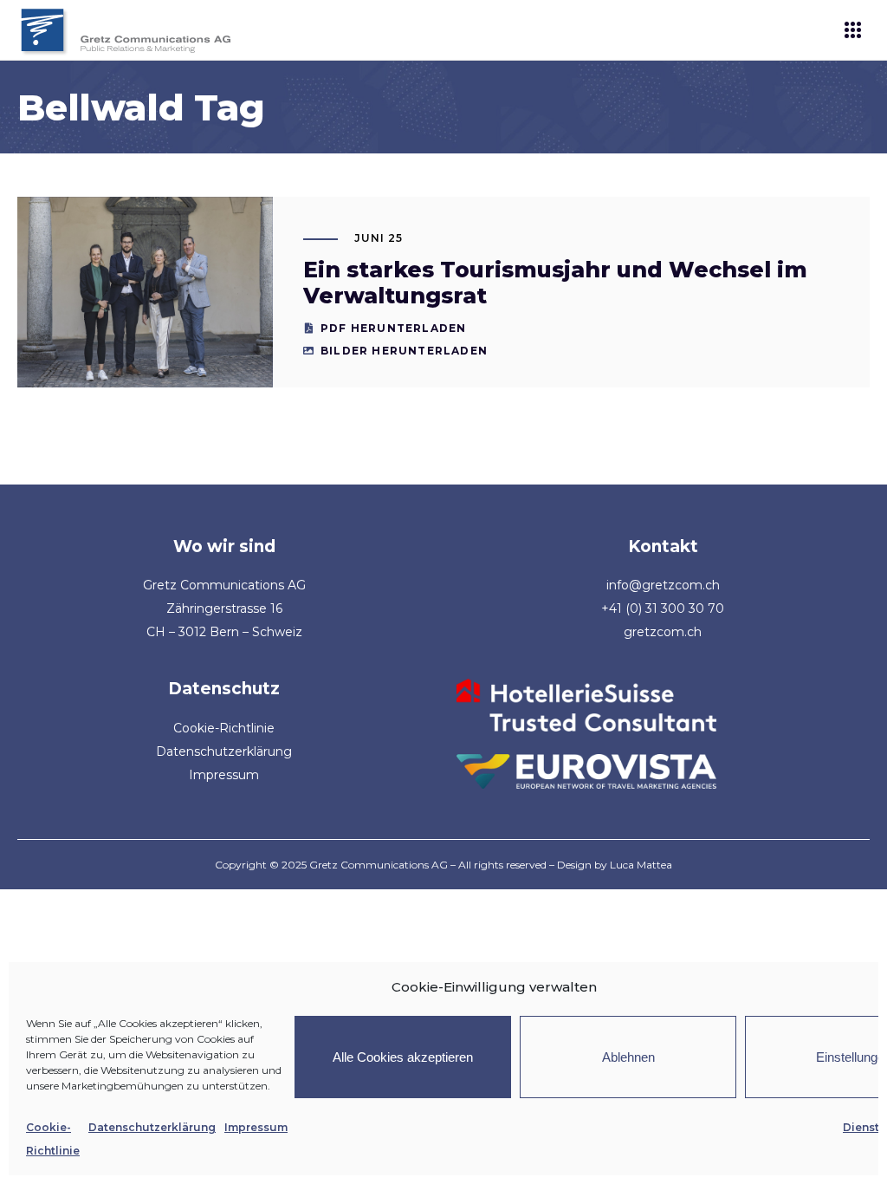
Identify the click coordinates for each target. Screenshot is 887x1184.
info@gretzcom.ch (663, 585)
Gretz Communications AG (378, 864)
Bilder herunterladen (404, 350)
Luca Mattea (641, 864)
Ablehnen (628, 1057)
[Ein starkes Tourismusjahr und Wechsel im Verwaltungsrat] (145, 292)
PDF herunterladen (393, 328)
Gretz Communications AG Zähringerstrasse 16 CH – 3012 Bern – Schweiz (224, 608)
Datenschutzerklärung (152, 1127)
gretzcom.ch (663, 632)
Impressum (256, 1127)
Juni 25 (378, 237)
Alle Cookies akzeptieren (403, 1057)
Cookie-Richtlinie (224, 728)
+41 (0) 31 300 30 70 (662, 608)
